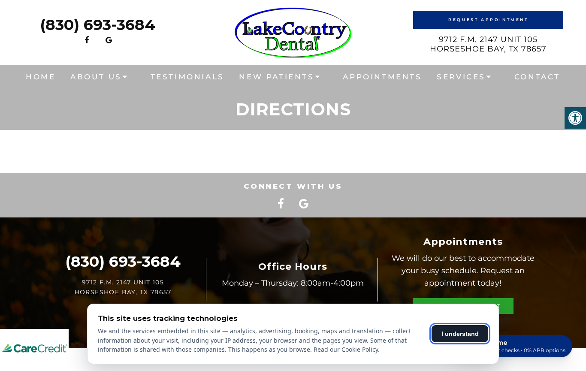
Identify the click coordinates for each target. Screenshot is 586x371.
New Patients (276, 76)
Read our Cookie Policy (346, 349)
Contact (537, 76)
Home (40, 76)
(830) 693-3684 (97, 24)
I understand (460, 333)
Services (461, 76)
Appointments (382, 76)
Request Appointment (488, 19)
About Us (96, 76)
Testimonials (187, 76)
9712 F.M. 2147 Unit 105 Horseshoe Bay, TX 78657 (488, 44)
